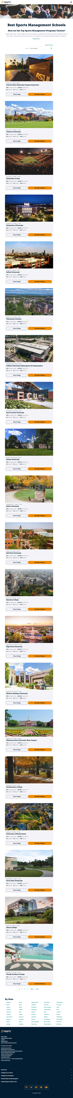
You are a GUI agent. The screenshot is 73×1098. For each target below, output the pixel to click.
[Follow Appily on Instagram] (26, 1087)
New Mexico (47, 1002)
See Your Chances (40, 94)
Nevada (33, 1019)
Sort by (27, 48)
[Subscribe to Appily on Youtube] (46, 1087)
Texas (57, 1007)
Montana (33, 1014)
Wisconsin (58, 1021)
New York (46, 1004)
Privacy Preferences (5, 1060)
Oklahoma (46, 1014)
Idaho (20, 1004)
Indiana (20, 1009)
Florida (8, 1021)
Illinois (20, 1007)
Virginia (58, 1014)
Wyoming (58, 1024)
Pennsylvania (47, 1019)
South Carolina (47, 1024)
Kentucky (21, 1016)
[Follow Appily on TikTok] (41, 1087)
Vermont (58, 1012)
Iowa (20, 1012)
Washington (59, 1016)
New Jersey (34, 1024)
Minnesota (33, 1007)
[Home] (6, 2)
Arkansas (8, 1009)
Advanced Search (49, 45)
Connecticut (9, 1016)
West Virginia (59, 1019)
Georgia (8, 1024)
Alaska (7, 1004)
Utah (57, 1009)
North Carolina (47, 1007)
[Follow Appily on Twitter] (31, 1087)
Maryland (21, 1024)
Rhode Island (47, 1021)
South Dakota (59, 1002)
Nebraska (33, 1016)
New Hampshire (35, 1021)
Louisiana (21, 1019)
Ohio (45, 1012)
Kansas (20, 1014)
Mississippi (33, 1009)
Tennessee (58, 1004)
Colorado (8, 1014)
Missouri (33, 1012)
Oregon (46, 1016)
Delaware (8, 1019)
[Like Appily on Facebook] (36, 1087)
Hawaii (20, 1002)
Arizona (8, 1007)
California (8, 1012)
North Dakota (47, 1009)
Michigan (33, 1004)
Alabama (8, 1002)
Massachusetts (34, 1002)
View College (17, 94)
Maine (20, 1021)
